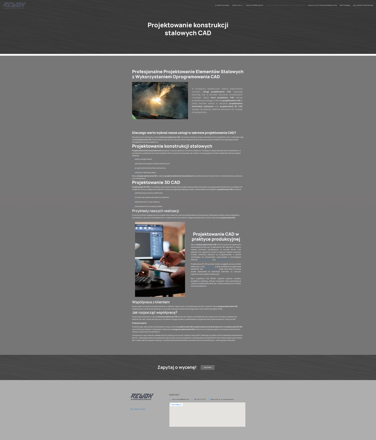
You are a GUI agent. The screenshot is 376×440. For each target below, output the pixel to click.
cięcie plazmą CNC (222, 260)
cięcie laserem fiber (205, 260)
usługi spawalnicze (211, 269)
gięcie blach (209, 266)
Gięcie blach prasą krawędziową (322, 5)
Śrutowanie (345, 5)
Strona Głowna (222, 5)
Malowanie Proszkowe (363, 5)
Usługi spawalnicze (254, 5)
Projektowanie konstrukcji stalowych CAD (285, 5)
